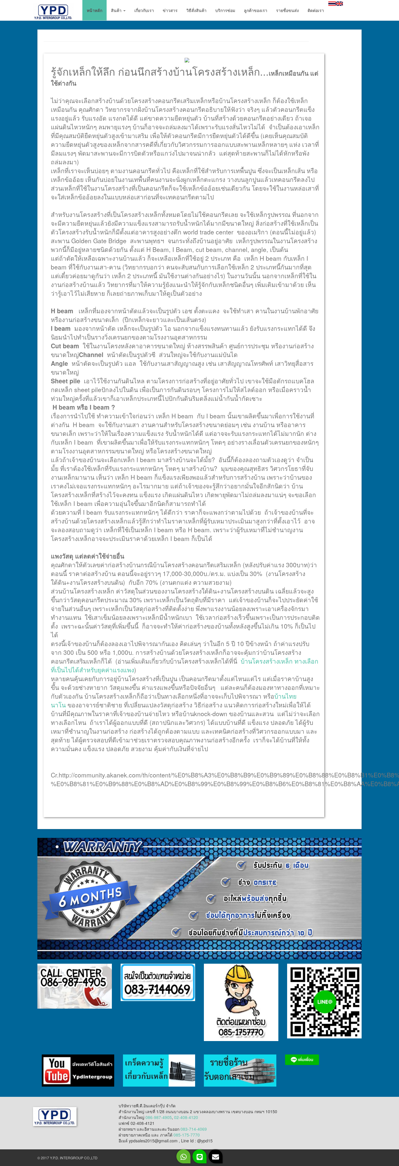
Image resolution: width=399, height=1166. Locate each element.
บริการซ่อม (225, 10)
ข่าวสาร (170, 10)
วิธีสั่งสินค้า (196, 10)
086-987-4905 (158, 1117)
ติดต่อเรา (316, 10)
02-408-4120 (186, 1117)
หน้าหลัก (94, 10)
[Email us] (216, 1156)
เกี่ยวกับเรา (144, 10)
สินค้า (117, 10)
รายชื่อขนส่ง (287, 10)
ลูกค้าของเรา (255, 10)
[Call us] (183, 1156)
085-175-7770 (187, 1135)
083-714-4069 (194, 1129)
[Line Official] (199, 1156)
